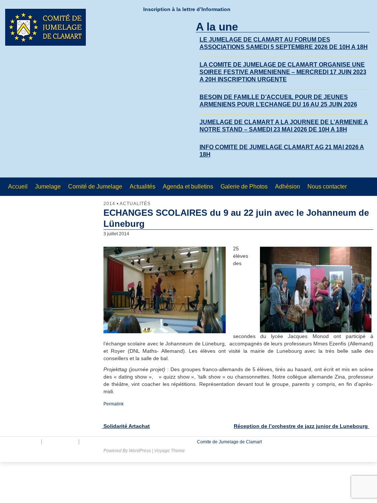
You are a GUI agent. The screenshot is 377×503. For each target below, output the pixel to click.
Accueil (18, 186)
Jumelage (48, 186)
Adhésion (287, 186)
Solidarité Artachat (126, 426)
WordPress (140, 450)
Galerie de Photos (244, 186)
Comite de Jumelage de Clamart (229, 441)
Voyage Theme (169, 450)
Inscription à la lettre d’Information (186, 9)
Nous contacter (327, 186)
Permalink (113, 404)
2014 (109, 203)
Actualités (142, 186)
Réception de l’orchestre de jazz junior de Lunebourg (301, 426)
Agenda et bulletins (188, 186)
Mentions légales (21, 441)
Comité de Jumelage (95, 186)
